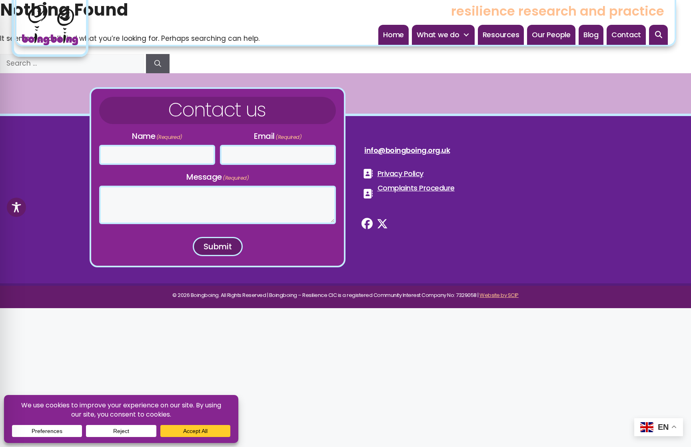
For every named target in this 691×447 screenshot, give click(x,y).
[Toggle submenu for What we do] (466, 35)
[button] (658, 35)
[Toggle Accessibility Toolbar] (16, 207)
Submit (218, 246)
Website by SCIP (499, 295)
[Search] (158, 63)
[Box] (50, 28)
